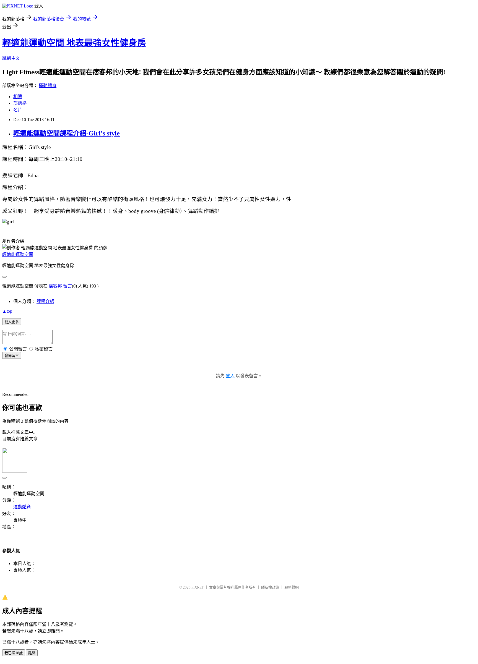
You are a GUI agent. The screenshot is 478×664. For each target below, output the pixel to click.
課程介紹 (45, 301)
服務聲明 (291, 587)
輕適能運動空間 (17, 254)
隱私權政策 (270, 587)
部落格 (20, 103)
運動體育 (47, 85)
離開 (31, 653)
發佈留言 (11, 356)
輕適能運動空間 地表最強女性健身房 (74, 43)
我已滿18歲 (13, 653)
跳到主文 (11, 58)
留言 (67, 286)
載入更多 (11, 322)
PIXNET (197, 587)
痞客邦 (55, 286)
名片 (17, 110)
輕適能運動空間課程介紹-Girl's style (66, 133)
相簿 (17, 96)
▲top (7, 311)
